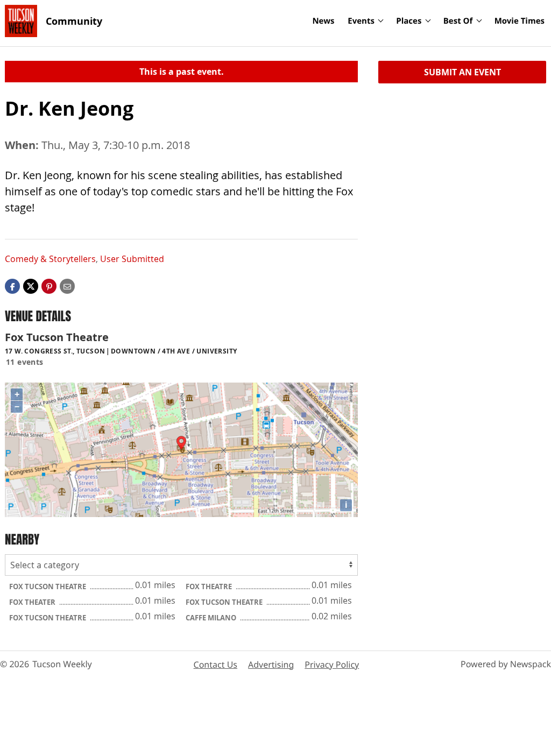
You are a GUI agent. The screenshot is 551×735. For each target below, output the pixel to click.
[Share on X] (30, 286)
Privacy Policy (332, 664)
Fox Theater (33, 602)
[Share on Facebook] (12, 286)
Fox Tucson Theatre (48, 586)
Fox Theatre (210, 586)
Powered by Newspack (506, 664)
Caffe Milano (212, 618)
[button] (48, 286)
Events (361, 21)
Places (408, 21)
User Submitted (132, 259)
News (323, 21)
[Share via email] (67, 286)
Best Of (458, 21)
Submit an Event (462, 72)
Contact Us (215, 664)
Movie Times (520, 21)
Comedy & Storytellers (50, 259)
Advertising (271, 664)
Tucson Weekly (62, 664)
